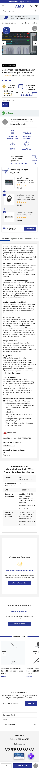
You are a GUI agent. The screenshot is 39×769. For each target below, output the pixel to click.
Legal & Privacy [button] (9, 725)
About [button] (5, 720)
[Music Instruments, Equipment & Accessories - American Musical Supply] (19, 6)
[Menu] (3, 6)
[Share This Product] (34, 28)
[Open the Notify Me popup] (5, 122)
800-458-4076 (23, 739)
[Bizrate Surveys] (21, 758)
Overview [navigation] (5, 238)
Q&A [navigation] (36, 238)
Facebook (19, 749)
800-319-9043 (19, 163)
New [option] (5, 105)
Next (35, 653)
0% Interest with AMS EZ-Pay (31, 87)
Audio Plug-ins (25, 23)
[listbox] (19, 104)
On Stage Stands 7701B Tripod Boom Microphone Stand (13, 671)
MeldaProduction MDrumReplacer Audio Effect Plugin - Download (25, 180)
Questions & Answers (19, 605)
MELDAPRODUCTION (24, 438)
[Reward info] (11, 95)
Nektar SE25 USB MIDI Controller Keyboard (25, 214)
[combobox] (19, 11)
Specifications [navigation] (17, 238)
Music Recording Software (9, 23)
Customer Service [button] (9, 715)
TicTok (25, 749)
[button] (36, 6)
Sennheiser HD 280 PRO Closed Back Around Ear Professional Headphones (26, 197)
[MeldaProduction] (9, 436)
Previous (4, 653)
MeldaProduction (9, 65)
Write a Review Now (19, 583)
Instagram (13, 749)
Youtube (7, 749)
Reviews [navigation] (28, 238)
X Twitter (31, 749)
